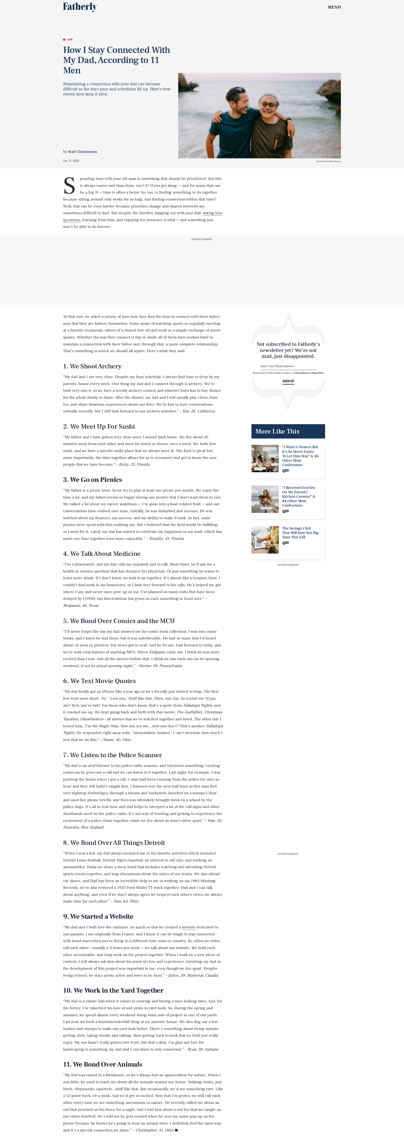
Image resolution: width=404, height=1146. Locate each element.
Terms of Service (301, 373)
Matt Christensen (82, 151)
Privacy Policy (318, 373)
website (188, 927)
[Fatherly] (80, 7)
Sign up (288, 381)
